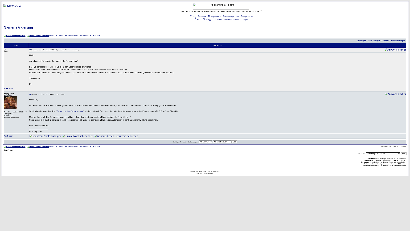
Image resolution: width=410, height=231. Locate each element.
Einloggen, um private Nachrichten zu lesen (222, 20)
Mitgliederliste (216, 16)
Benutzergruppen (232, 16)
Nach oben (8, 89)
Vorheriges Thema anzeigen (368, 41)
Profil (199, 20)
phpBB (200, 171)
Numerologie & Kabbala (90, 36)
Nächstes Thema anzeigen (394, 41)
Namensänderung (18, 27)
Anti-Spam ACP (208, 173)
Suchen (203, 16)
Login (245, 20)
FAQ (194, 16)
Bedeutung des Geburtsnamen (70, 111)
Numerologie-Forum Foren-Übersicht (62, 36)
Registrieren (248, 16)
